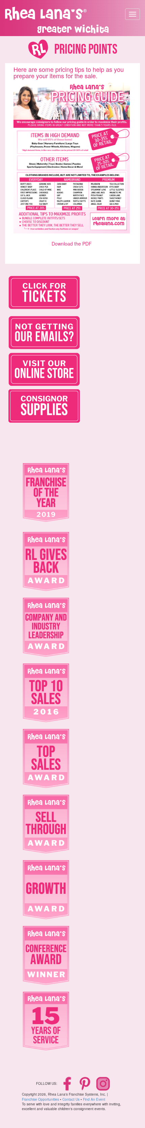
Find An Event (94, 1099)
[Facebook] (68, 1083)
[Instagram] (103, 1083)
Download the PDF (72, 243)
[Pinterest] (85, 1083)
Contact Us (71, 1099)
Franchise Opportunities (40, 1099)
